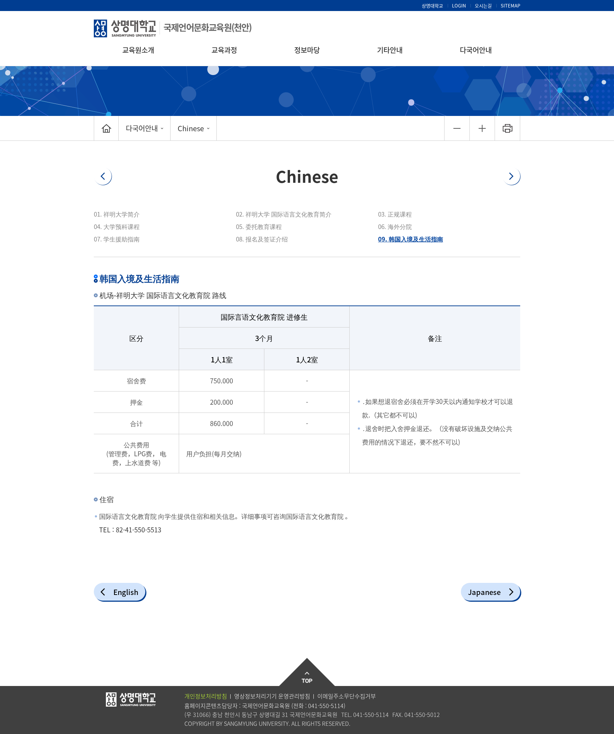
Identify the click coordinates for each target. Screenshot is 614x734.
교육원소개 (138, 50)
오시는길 (483, 5)
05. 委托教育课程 (259, 226)
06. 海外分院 (395, 226)
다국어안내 (476, 50)
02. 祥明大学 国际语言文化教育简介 (284, 213)
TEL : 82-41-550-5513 (130, 529)
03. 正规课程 (395, 213)
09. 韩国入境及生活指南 (410, 238)
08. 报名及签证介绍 (262, 238)
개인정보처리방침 (205, 696)
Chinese (191, 128)
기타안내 (390, 50)
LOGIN (459, 5)
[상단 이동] (307, 672)
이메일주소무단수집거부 (346, 696)
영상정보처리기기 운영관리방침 (272, 696)
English (125, 592)
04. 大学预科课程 (117, 226)
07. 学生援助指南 (117, 238)
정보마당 (307, 50)
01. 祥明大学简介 (117, 213)
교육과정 (224, 50)
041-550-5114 (326, 705)
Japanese (484, 592)
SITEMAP (510, 5)
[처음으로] (106, 128)
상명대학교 (432, 5)
